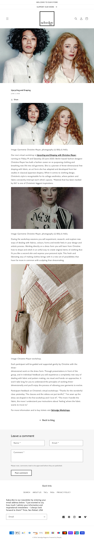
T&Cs (46, 492)
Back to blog (48, 420)
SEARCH (26, 492)
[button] (7, 18)
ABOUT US (37, 492)
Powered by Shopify (55, 537)
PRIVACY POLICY (63, 492)
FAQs (52, 492)
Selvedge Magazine (43, 537)
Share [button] (16, 99)
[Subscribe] (44, 517)
